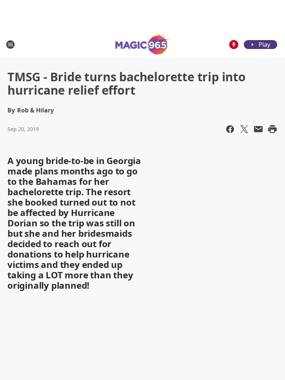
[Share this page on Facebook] (230, 129)
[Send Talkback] (233, 44)
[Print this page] (272, 129)
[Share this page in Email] (258, 129)
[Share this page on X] (244, 129)
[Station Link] (142, 44)
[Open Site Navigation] (10, 44)
